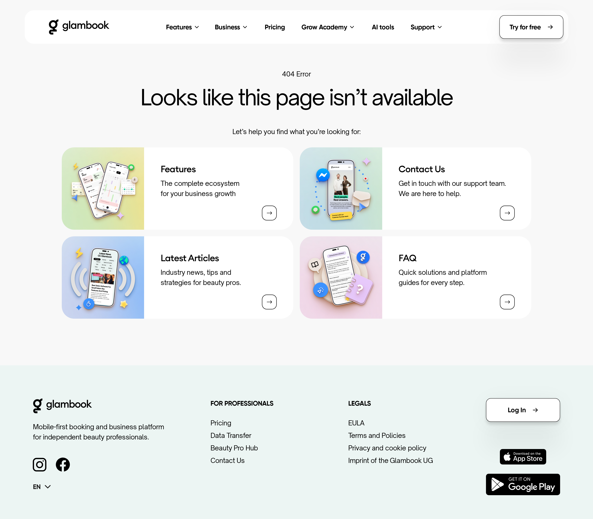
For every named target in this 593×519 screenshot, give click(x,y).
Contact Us (227, 460)
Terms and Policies (377, 435)
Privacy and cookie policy (387, 448)
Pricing (220, 423)
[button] (47, 486)
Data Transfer (230, 435)
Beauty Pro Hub (234, 448)
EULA (356, 423)
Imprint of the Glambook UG (390, 460)
